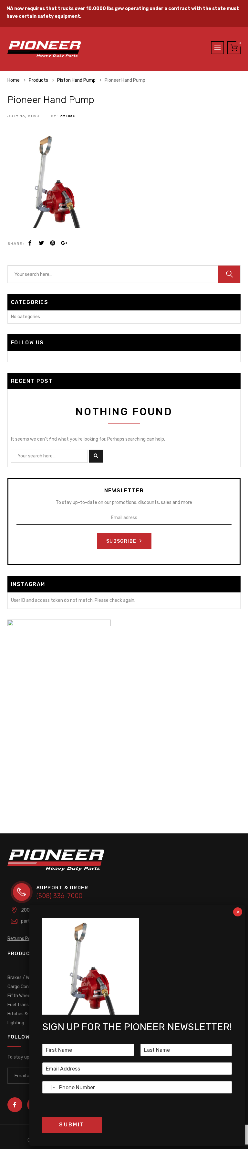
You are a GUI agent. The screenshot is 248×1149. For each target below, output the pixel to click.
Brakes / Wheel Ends (28, 977)
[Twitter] (41, 243)
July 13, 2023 (23, 116)
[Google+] (64, 243)
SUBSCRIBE (122, 541)
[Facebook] (30, 243)
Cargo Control (21, 986)
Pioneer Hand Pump (50, 100)
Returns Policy (22, 938)
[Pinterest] (52, 243)
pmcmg (67, 116)
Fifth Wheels (20, 995)
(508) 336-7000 (59, 896)
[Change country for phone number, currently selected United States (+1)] (49, 1087)
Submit (72, 1125)
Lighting (15, 1023)
